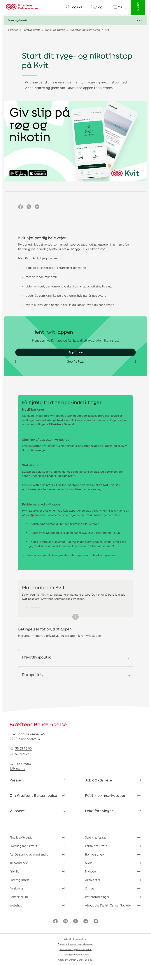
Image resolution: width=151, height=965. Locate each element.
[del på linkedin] (37, 206)
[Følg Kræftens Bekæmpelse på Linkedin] (85, 921)
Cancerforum (19, 897)
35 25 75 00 (23, 748)
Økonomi (18, 810)
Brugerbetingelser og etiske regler (75, 944)
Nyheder (91, 871)
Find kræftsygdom (22, 837)
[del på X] (29, 206)
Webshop (16, 905)
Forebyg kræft (31, 29)
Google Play (75, 361)
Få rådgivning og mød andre (29, 854)
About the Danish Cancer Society (108, 905)
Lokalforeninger (99, 810)
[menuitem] (72, 7)
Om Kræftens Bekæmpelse (33, 795)
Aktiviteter (92, 880)
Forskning (16, 888)
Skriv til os (22, 754)
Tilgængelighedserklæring (75, 954)
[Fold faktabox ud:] (75, 617)
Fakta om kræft (96, 846)
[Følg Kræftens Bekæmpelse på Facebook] (55, 921)
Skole (88, 863)
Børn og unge (94, 854)
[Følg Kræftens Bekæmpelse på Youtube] (96, 921)
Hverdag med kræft (23, 846)
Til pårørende (19, 863)
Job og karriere (98, 780)
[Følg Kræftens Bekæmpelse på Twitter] (75, 921)
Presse (15, 780)
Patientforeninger (97, 897)
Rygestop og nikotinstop (85, 29)
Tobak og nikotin (55, 29)
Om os (89, 888)
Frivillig (15, 871)
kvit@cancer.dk (35, 515)
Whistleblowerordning (75, 939)
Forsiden (13, 29)
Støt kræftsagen (96, 837)
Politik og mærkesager (105, 795)
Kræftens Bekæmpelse (38, 724)
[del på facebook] (20, 206)
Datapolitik (32, 674)
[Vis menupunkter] (75, 20)
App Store (75, 352)
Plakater (34, 607)
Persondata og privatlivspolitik (75, 949)
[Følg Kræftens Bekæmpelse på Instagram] (65, 921)
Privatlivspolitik (36, 657)
